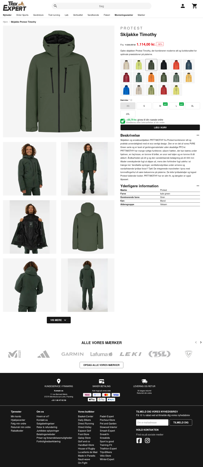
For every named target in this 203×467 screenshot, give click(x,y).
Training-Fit (106, 445)
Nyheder (7, 14)
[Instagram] (147, 441)
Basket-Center (85, 416)
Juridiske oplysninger (48, 430)
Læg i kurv (160, 127)
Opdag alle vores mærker (101, 365)
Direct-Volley (84, 427)
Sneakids (105, 437)
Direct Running (86, 423)
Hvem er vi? (43, 416)
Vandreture (38, 14)
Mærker (141, 14)
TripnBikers (106, 452)
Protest (131, 28)
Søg (101, 6)
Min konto (16, 416)
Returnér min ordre (21, 427)
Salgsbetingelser (45, 423)
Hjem (5, 21)
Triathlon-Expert (108, 448)
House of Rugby (86, 448)
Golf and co (84, 441)
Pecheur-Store (107, 420)
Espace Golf (84, 430)
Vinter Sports (22, 14)
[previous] (196, 342)
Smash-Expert (107, 430)
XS (128, 105)
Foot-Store (83, 434)
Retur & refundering (47, 427)
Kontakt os (58, 390)
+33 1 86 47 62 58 (58, 400)
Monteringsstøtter (124, 14)
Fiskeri (107, 14)
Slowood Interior (108, 427)
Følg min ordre (18, 423)
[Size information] (131, 100)
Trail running (54, 14)
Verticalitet (78, 14)
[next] (201, 342)
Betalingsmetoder (46, 434)
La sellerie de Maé (87, 452)
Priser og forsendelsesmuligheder (54, 437)
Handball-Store (86, 445)
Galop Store (84, 437)
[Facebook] (139, 441)
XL (192, 105)
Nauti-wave (84, 459)
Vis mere (56, 320)
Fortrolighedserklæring (48, 441)
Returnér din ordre (144, 393)
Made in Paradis (86, 455)
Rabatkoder (17, 430)
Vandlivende (93, 14)
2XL (128, 113)
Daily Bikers (84, 420)
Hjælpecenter (18, 420)
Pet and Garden (108, 423)
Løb (66, 14)
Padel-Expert (107, 416)
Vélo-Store (105, 455)
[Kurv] (195, 6)
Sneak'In (104, 434)
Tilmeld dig (180, 422)
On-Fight (82, 462)
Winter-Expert (107, 459)
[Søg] (55, 6)
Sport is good (107, 441)
